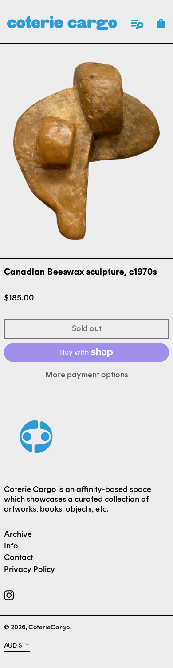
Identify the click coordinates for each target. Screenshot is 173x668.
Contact (18, 557)
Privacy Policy (29, 569)
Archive (18, 534)
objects (79, 509)
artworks (20, 509)
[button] (161, 24)
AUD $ (13, 645)
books (51, 509)
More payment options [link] (86, 375)
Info (11, 546)
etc (100, 509)
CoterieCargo (49, 627)
